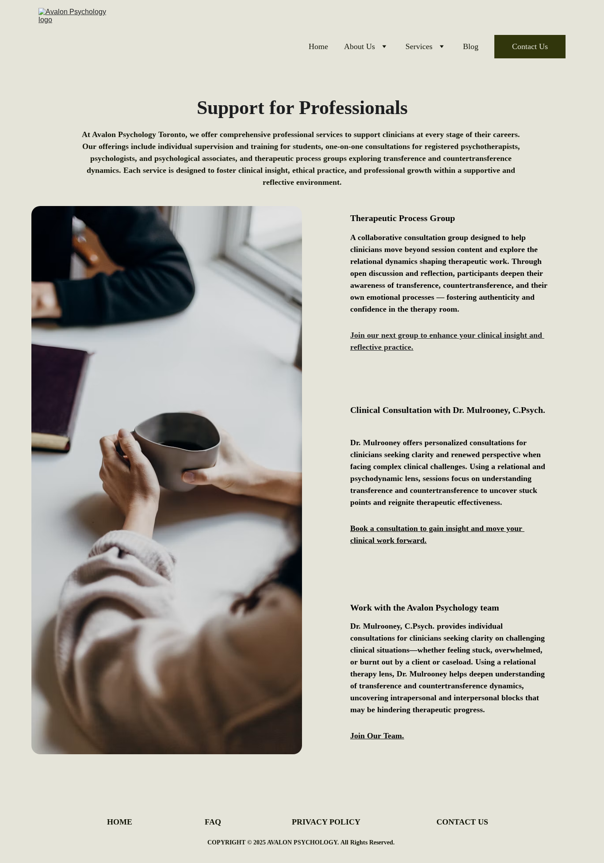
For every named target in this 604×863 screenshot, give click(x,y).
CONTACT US (462, 821)
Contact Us (530, 46)
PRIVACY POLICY (326, 821)
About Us (359, 46)
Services (418, 46)
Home (318, 46)
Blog (470, 46)
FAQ (213, 821)
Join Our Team (376, 735)
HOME (119, 821)
